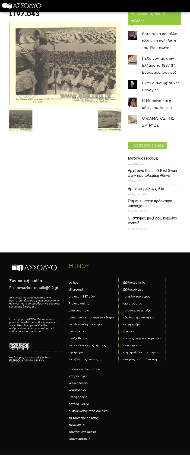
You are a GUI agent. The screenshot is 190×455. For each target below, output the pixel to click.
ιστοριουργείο (78, 376)
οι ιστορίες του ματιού (84, 369)
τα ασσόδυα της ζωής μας (87, 345)
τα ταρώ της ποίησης (83, 418)
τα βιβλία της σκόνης (83, 359)
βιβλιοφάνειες (133, 289)
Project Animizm (80, 303)
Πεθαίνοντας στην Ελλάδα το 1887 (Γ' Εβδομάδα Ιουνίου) (159, 65)
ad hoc (73, 283)
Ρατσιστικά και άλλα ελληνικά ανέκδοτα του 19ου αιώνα (159, 41)
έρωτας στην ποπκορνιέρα (142, 338)
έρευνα (128, 331)
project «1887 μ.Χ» (82, 296)
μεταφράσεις (78, 397)
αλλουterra (76, 331)
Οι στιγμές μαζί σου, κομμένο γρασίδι (152, 220)
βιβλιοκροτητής (134, 283)
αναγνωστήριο (79, 310)
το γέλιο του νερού (137, 296)
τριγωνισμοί (77, 425)
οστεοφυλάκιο (79, 404)
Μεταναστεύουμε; (143, 158)
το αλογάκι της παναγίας (86, 324)
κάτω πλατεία (78, 383)
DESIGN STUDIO (26, 360)
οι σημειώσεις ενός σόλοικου (89, 411)
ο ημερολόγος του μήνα (140, 352)
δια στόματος (132, 303)
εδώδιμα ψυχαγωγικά (138, 317)
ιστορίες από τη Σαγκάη (140, 359)
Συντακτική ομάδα (25, 281)
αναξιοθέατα (78, 338)
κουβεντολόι (77, 390)
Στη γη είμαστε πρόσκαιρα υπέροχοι (150, 203)
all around (76, 289)
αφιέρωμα (76, 352)
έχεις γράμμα (132, 345)
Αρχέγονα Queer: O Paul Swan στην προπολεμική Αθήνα (152, 173)
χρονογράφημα (79, 439)
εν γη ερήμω (132, 324)
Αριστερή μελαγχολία (146, 189)
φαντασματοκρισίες (82, 432)
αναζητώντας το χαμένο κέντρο (91, 317)
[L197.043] (65, 104)
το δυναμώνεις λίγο (137, 310)
